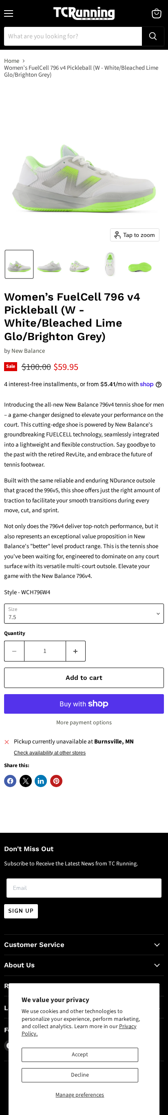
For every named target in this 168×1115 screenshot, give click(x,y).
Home (11, 61)
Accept (80, 1055)
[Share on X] (26, 781)
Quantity (14, 634)
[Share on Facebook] (10, 781)
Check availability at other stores (50, 753)
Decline (80, 1075)
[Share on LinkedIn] (41, 781)
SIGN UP (21, 911)
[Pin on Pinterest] (56, 781)
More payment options (84, 722)
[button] (19, 264)
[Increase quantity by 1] (76, 651)
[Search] (153, 36)
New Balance (28, 351)
